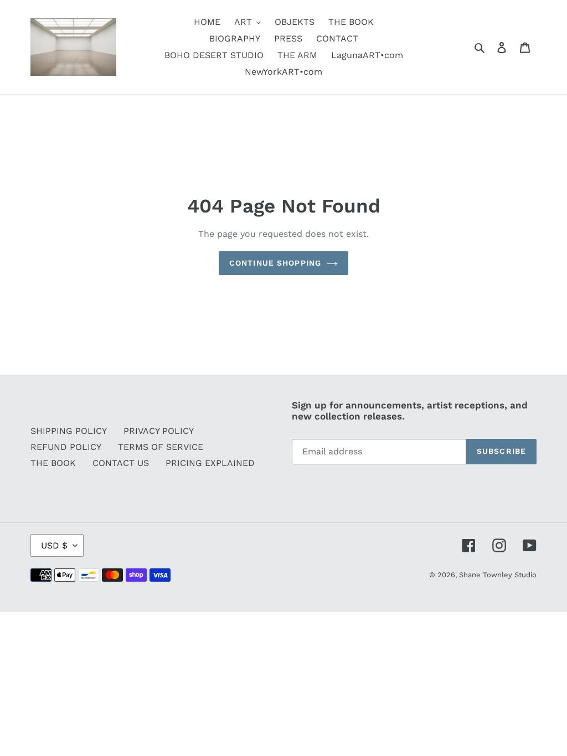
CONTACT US (120, 463)
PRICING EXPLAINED (210, 463)
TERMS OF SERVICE (160, 447)
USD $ (54, 545)
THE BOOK (53, 463)
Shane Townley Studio (498, 575)
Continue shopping (275, 262)
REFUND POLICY (65, 447)
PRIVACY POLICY (158, 431)
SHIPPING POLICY (68, 431)
